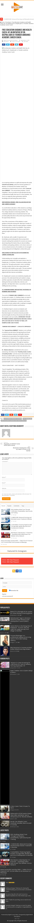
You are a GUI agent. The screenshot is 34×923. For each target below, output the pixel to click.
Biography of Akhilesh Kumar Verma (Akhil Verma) (12, 444)
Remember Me (14, 590)
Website (4, 488)
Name (4, 477)
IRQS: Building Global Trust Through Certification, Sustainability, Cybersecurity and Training (21, 511)
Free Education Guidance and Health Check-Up (14, 420)
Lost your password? (7, 596)
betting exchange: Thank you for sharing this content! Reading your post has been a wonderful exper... (18, 889)
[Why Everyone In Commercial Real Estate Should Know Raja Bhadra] (4, 651)
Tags (23, 506)
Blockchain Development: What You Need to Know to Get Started (21, 448)
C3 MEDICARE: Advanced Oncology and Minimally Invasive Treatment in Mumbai (21, 845)
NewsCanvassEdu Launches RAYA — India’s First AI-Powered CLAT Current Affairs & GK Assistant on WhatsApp (16, 871)
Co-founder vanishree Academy (13, 418)
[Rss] (13, 571)
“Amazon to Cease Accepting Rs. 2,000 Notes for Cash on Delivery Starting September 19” (20, 664)
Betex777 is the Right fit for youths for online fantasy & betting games (21, 612)
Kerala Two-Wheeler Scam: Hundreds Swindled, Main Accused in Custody (20, 823)
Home (3, 22)
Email (4, 483)
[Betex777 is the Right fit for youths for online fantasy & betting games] (4, 613)
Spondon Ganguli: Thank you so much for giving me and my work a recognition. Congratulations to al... (19, 907)
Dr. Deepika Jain (27, 418)
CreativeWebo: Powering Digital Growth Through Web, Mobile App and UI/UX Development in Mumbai (21, 526)
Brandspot (8, 22)
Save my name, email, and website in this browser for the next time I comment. (16, 494)
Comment (5, 461)
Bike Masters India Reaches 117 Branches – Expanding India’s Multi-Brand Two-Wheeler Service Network (21, 534)
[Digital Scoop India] (17, 7)
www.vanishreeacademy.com (17, 410)
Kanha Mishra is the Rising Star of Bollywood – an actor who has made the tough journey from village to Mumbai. (21, 628)
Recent (3, 506)
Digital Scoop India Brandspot (10, 40)
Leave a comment (16, 41)
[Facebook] (17, 571)
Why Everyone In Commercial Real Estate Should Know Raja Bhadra (21, 648)
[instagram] (20, 571)
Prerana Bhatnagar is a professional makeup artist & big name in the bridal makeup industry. (20, 638)
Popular (9, 506)
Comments (16, 506)
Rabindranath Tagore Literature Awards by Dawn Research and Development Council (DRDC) (20, 619)
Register (4, 594)
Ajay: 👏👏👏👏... (10, 882)
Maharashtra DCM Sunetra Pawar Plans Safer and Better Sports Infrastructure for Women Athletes (21, 815)
